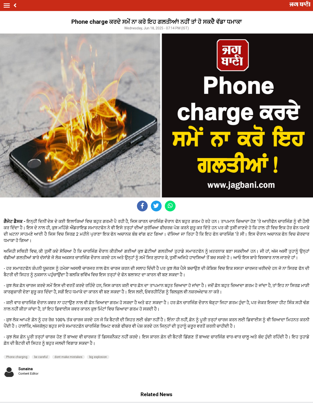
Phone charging (16, 357)
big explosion (98, 357)
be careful (41, 357)
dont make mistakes (68, 357)
